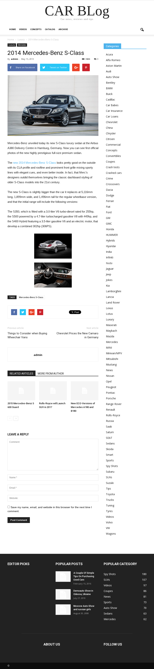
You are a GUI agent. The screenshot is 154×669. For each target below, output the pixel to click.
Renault (110, 409)
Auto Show (112, 77)
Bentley (110, 82)
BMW (109, 88)
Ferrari (110, 201)
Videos (23, 29)
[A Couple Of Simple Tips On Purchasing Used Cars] (63, 576)
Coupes (110, 161)
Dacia (109, 189)
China (109, 127)
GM (108, 218)
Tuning (110, 505)
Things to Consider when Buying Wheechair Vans (27, 335)
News (109, 370)
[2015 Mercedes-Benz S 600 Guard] (21, 390)
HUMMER (112, 235)
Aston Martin (114, 65)
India (109, 252)
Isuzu (109, 263)
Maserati (111, 325)
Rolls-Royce (113, 415)
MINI (109, 347)
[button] (141, 29)
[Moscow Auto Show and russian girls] (63, 609)
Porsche (111, 398)
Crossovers (113, 184)
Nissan (110, 376)
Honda (110, 229)
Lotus (109, 314)
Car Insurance (114, 111)
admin (14, 59)
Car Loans (112, 116)
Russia (110, 421)
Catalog (50, 29)
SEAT (109, 438)
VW (108, 528)
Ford (109, 212)
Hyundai (111, 246)
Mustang (111, 364)
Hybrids (110, 240)
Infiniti (109, 257)
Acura (109, 54)
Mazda (110, 336)
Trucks (110, 500)
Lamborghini (113, 291)
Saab (109, 426)
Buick (109, 94)
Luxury (12, 45)
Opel (109, 381)
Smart (109, 454)
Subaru (110, 471)
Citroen (110, 139)
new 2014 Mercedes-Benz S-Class (34, 162)
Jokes (109, 280)
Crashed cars (114, 173)
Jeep (108, 274)
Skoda (109, 449)
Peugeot (111, 387)
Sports (110, 460)
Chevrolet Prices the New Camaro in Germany (77, 335)
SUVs (109, 477)
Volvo (109, 522)
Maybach (111, 330)
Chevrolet (112, 122)
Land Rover (113, 302)
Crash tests (113, 167)
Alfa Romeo (113, 60)
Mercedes (22, 45)
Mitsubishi (112, 359)
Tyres (109, 511)
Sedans (110, 443)
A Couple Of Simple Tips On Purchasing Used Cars (83, 576)
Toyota (110, 494)
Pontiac (110, 392)
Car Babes (112, 105)
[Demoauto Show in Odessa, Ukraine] (63, 594)
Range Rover (114, 404)
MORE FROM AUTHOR (51, 373)
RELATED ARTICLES (21, 373)
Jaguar (110, 268)
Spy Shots (112, 466)
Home (12, 29)
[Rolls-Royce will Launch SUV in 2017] (53, 390)
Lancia (110, 297)
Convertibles (113, 156)
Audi (108, 71)
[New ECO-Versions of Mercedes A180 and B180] (84, 390)
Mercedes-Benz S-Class (31, 297)
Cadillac (110, 99)
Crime (109, 178)
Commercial (113, 144)
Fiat (108, 206)
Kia (108, 285)
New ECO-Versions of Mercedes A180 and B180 (83, 407)
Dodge (110, 195)
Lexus (109, 308)
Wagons (111, 533)
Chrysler (111, 133)
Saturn (110, 432)
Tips (108, 488)
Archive (63, 29)
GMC (109, 223)
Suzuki (110, 483)
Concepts (36, 29)
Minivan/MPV (114, 353)
